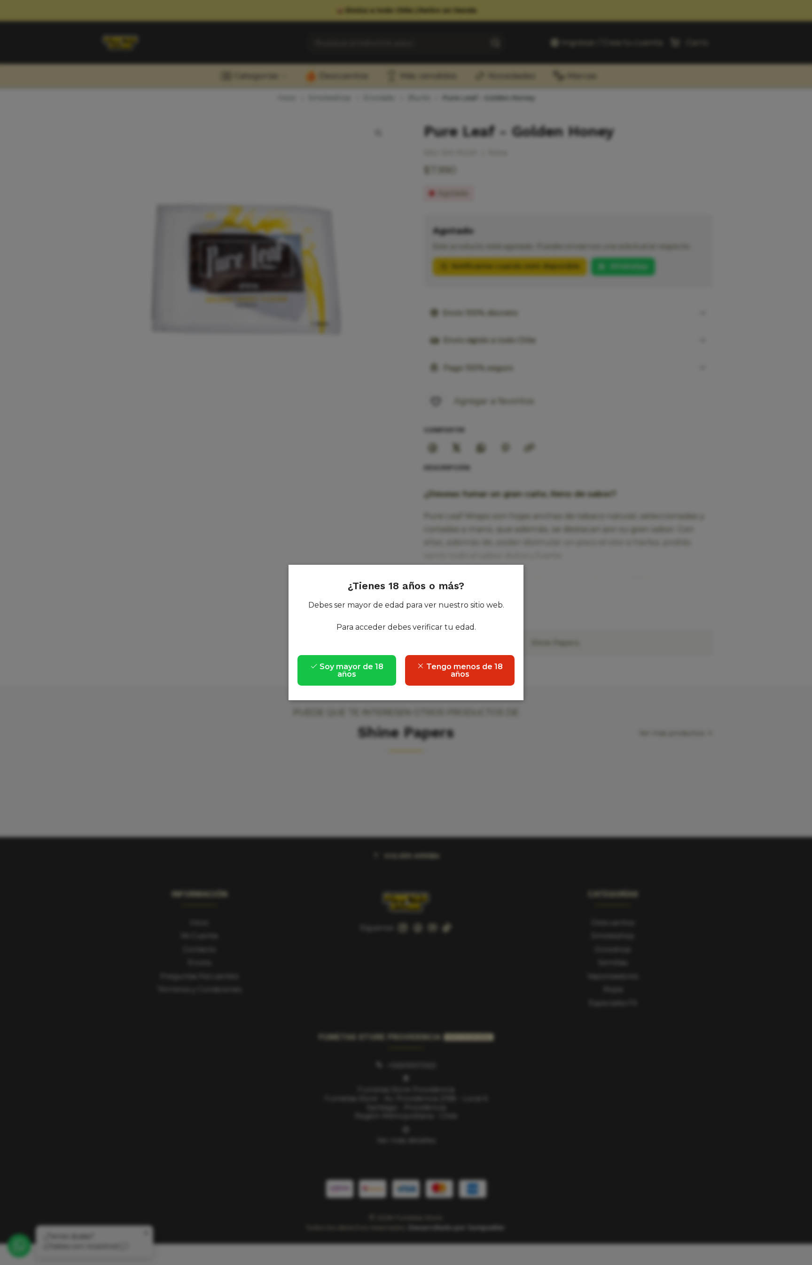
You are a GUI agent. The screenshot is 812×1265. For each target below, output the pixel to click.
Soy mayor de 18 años (350, 670)
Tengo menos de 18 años (463, 670)
